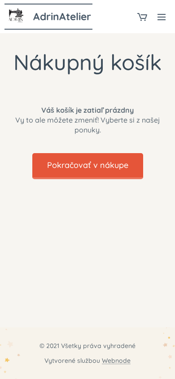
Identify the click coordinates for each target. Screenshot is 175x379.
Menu (162, 17)
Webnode (116, 361)
